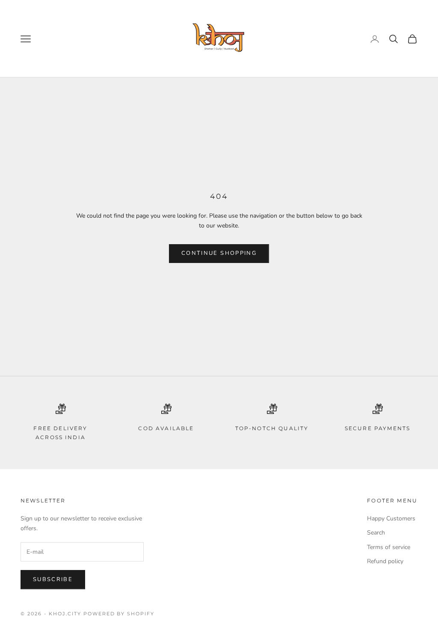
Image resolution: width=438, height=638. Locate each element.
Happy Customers (391, 518)
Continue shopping (219, 253)
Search (376, 533)
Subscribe (53, 579)
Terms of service (388, 547)
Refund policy (385, 561)
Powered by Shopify (119, 614)
